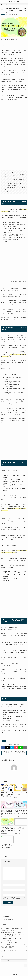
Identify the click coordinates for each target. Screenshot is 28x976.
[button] (3, 747)
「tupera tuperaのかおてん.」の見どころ (14, 183)
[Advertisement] (14, 117)
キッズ (4, 14)
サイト (4, 892)
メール (4, 887)
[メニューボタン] (1, 1)
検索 (25, 965)
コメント (5, 865)
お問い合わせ (6, 916)
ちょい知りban (14, 1)
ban (14, 773)
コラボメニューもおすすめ (13, 185)
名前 (4, 882)
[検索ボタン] (26, 1)
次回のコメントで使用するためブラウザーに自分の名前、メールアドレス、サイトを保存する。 (14, 898)
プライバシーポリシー (8, 919)
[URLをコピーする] (25, 747)
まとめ (6, 191)
